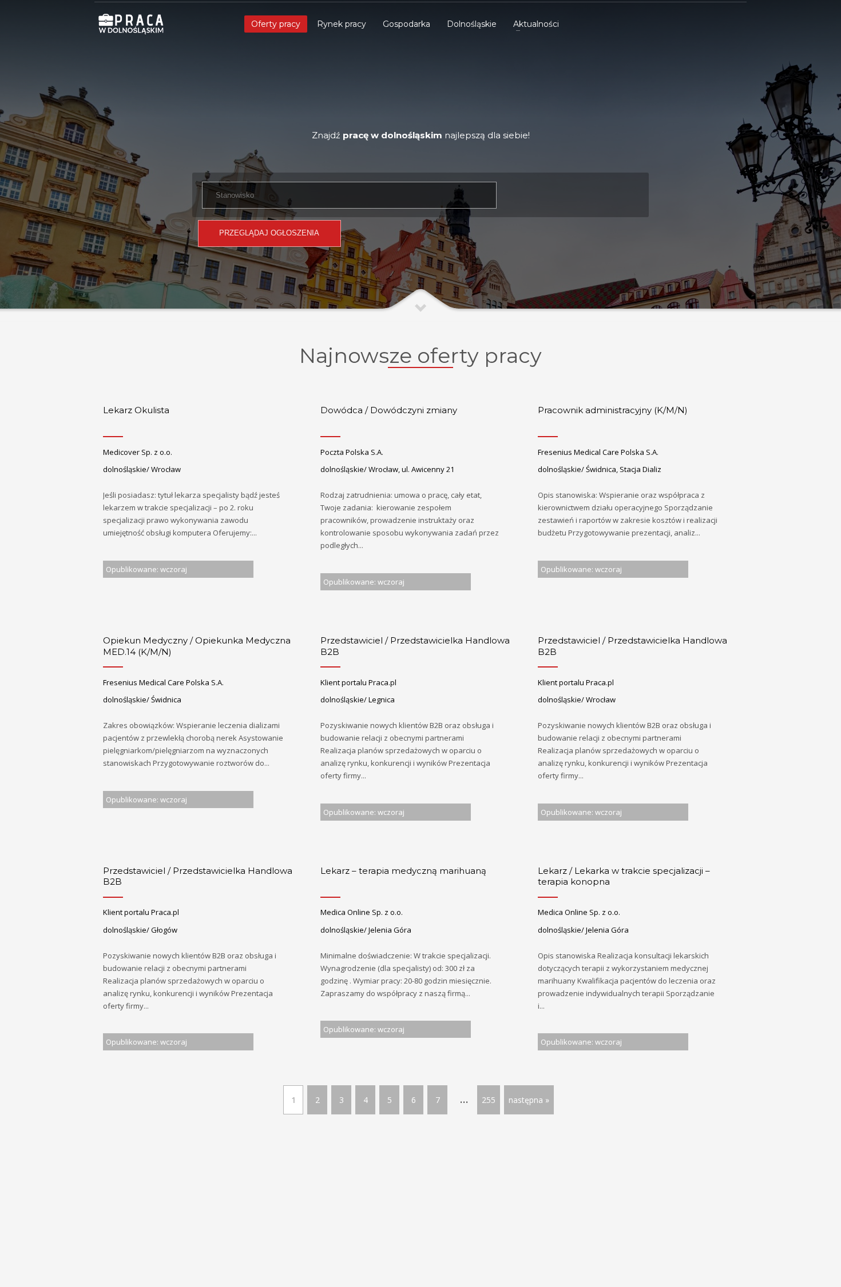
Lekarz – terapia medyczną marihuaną (403, 870)
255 (488, 1099)
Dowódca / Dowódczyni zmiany (388, 410)
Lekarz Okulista (136, 410)
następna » (529, 1099)
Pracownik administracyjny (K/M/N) (613, 410)
